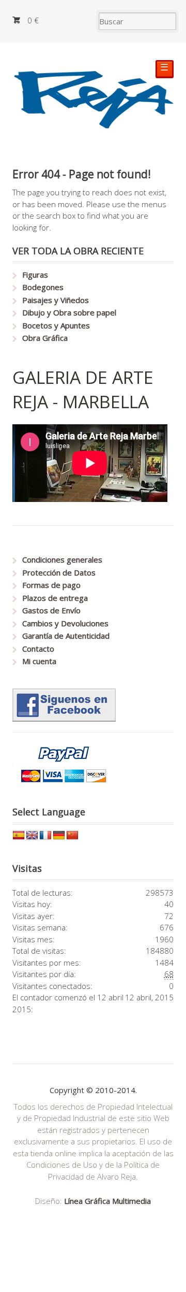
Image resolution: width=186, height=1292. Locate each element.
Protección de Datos (59, 572)
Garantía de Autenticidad (66, 635)
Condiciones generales (62, 559)
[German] (59, 835)
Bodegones (43, 287)
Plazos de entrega (55, 598)
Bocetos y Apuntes (56, 325)
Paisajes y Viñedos (55, 300)
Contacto (38, 648)
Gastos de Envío (51, 610)
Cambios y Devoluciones (65, 623)
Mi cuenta (39, 661)
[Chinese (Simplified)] (72, 835)
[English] (32, 835)
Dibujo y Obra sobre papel (69, 312)
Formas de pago (51, 585)
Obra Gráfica (45, 338)
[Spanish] (18, 835)
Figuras (35, 274)
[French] (45, 835)
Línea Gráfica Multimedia (107, 1201)
